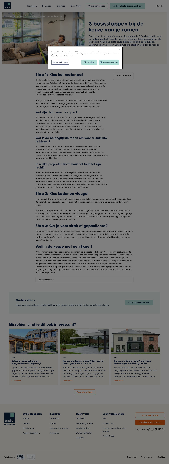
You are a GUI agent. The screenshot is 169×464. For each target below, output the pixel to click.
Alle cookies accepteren (109, 62)
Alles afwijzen (89, 62)
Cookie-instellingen (60, 62)
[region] (85, 57)
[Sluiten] (119, 49)
